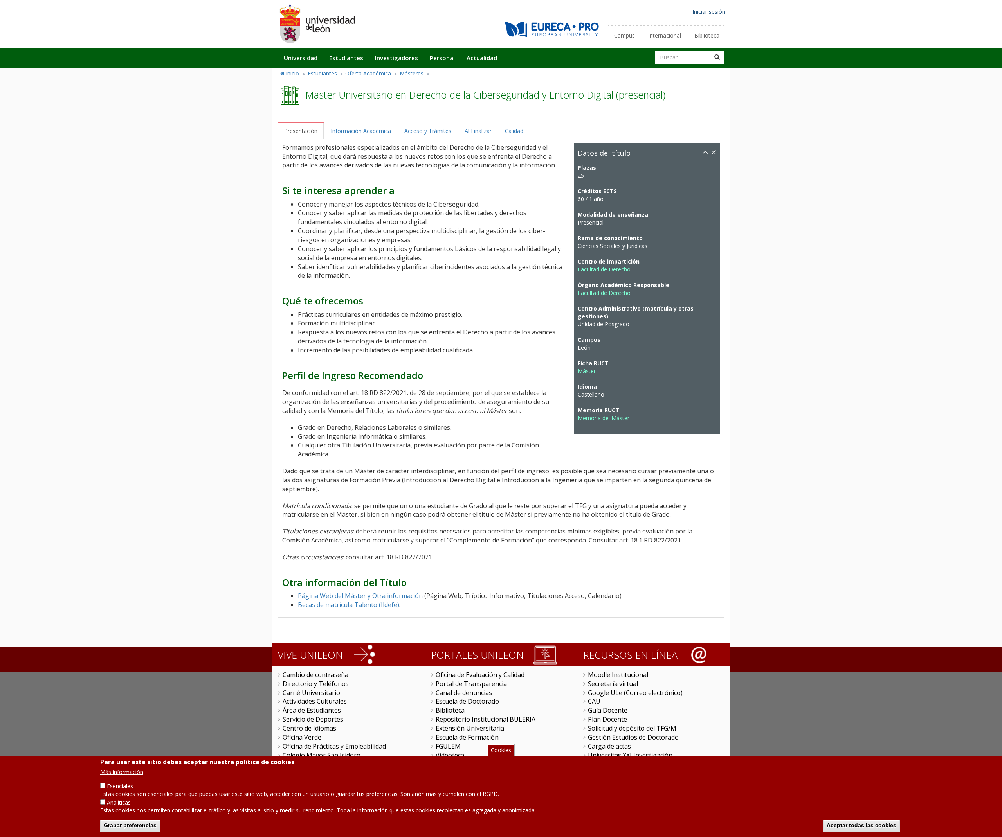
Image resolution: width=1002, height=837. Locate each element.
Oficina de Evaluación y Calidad (480, 674)
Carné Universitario (311, 692)
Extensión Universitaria (470, 728)
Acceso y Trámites (427, 131)
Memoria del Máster (603, 418)
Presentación (300, 131)
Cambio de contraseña (315, 674)
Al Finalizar (478, 131)
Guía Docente (607, 710)
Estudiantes (346, 58)
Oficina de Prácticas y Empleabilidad (334, 746)
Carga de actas (609, 746)
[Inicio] (317, 23)
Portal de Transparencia (471, 683)
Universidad (300, 58)
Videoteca (450, 755)
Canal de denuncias (464, 692)
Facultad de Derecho (604, 269)
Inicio (292, 73)
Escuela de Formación (467, 737)
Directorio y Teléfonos (316, 683)
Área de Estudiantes (312, 710)
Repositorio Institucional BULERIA (485, 719)
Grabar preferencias (130, 825)
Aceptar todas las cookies (861, 825)
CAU (594, 701)
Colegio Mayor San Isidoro (321, 755)
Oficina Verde (302, 737)
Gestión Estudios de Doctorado (633, 737)
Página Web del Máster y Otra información (360, 595)
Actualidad (482, 58)
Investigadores (396, 58)
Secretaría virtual (613, 683)
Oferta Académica (368, 73)
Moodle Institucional (618, 674)
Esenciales (120, 786)
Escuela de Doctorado (467, 701)
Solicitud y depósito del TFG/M (632, 728)
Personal (442, 58)
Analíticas (119, 802)
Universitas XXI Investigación (630, 755)
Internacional (664, 35)
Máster (587, 371)
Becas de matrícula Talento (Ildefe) (348, 604)
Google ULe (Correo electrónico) (635, 692)
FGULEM (448, 746)
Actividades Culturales (315, 701)
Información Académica (361, 131)
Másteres (412, 73)
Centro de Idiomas (309, 728)
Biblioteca (706, 35)
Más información (121, 772)
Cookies (501, 750)
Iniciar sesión (708, 11)
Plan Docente (607, 719)
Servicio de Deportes (313, 719)
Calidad (514, 131)
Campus (624, 35)
